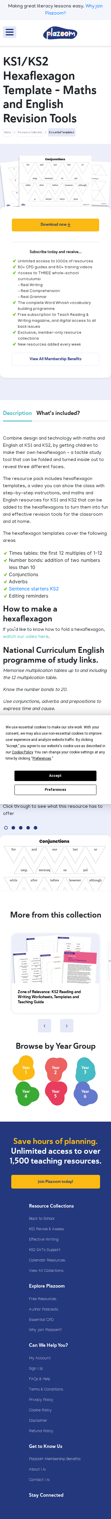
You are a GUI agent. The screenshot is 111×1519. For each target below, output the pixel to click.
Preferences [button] (42, 758)
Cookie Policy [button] (22, 752)
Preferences (55, 790)
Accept (55, 776)
